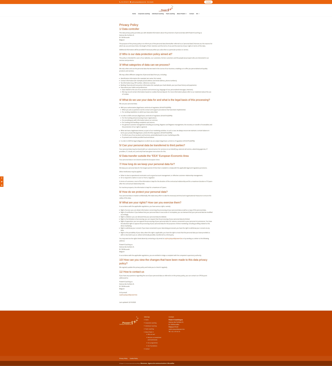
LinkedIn (151, 2)
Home (134, 13)
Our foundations (152, 346)
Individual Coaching (158, 13)
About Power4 (181, 13)
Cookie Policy (134, 358)
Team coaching (170, 13)
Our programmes (153, 343)
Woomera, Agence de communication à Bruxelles (157, 363)
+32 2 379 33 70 (175, 331)
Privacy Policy (123, 358)
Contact (208, 2)
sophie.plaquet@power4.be (138, 2)
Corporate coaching (144, 13)
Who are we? (151, 334)
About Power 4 (149, 332)
